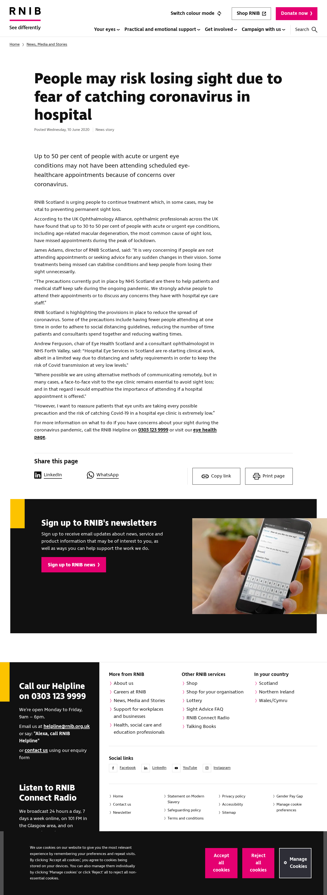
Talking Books (201, 726)
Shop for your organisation (215, 692)
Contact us (122, 804)
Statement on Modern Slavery (186, 799)
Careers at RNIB (130, 692)
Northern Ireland (276, 692)
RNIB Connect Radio (208, 718)
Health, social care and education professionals (139, 729)
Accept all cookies (221, 863)
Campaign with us (262, 29)
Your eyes (105, 29)
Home (15, 44)
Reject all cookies (258, 863)
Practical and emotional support (160, 29)
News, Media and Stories (47, 44)
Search (302, 29)
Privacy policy (233, 796)
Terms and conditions (186, 818)
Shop (191, 683)
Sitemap (229, 812)
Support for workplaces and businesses (138, 713)
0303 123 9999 (153, 430)
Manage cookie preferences (289, 807)
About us (123, 683)
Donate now (294, 13)
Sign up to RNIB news (71, 565)
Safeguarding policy (184, 810)
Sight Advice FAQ (204, 709)
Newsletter (122, 812)
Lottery (194, 700)
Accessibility (232, 804)
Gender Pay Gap (289, 796)
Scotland (268, 683)
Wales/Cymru (273, 700)
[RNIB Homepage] (25, 22)
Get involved (219, 29)
